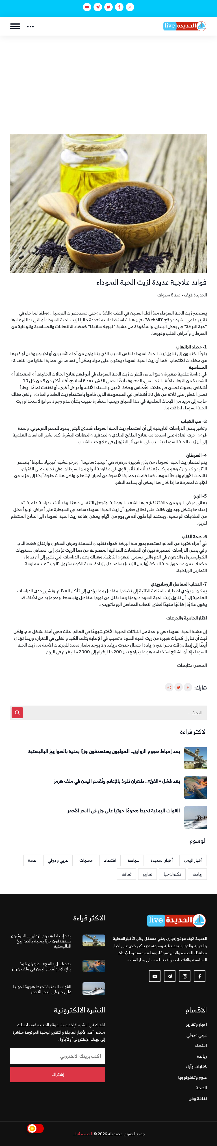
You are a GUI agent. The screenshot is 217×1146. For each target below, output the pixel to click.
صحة (32, 860)
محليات (86, 860)
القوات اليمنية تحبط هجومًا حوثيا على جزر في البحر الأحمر (124, 810)
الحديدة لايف (83, 1133)
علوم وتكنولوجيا (192, 1077)
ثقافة (126, 874)
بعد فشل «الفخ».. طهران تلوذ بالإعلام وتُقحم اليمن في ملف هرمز (117, 781)
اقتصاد (110, 860)
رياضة (197, 874)
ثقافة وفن (198, 1098)
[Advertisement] (108, 77)
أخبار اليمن (193, 860)
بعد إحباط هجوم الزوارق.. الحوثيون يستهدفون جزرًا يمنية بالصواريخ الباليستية (104, 751)
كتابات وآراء (196, 1066)
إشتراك (57, 1074)
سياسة (133, 860)
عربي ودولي (58, 860)
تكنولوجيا (172, 874)
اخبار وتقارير (196, 1024)
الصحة (201, 1088)
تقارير (147, 874)
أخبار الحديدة (162, 860)
